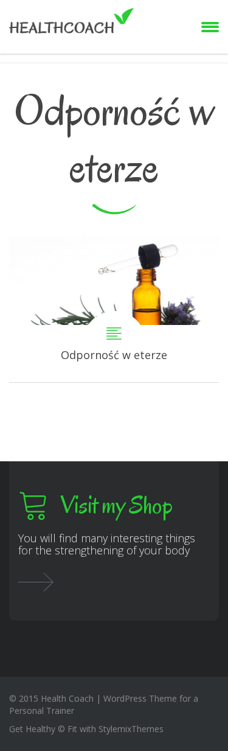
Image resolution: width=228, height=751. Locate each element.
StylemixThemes (131, 729)
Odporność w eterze (114, 309)
